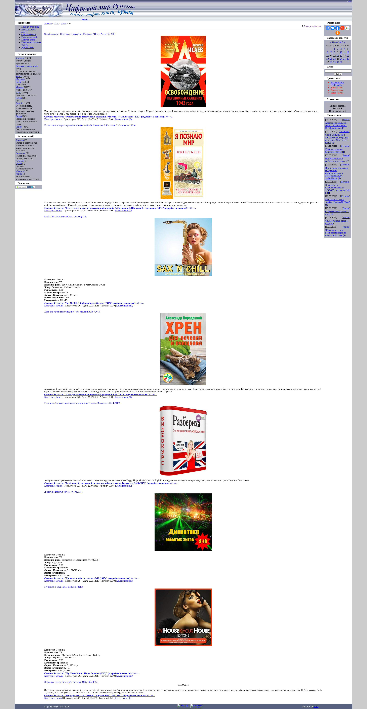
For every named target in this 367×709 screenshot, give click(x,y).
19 (348, 55)
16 (338, 55)
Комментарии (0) (123, 119)
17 (341, 55)
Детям (19, 116)
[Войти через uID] (328, 28)
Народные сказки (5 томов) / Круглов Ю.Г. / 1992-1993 (70, 682)
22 (334, 59)
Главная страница (30, 27)
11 (344, 52)
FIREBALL (336, 85)
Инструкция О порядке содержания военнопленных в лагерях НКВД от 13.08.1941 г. (336, 173)
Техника (20, 140)
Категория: (50, 119)
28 (331, 62)
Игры (18, 92)
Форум (24, 45)
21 (331, 59)
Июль (63, 23)
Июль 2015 (337, 42)
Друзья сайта (27, 47)
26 (348, 59)
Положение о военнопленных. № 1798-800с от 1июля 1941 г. (337, 189)
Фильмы (20, 58)
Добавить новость (312, 26)
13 (327, 55)
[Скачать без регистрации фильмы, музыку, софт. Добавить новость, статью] (39, 16)
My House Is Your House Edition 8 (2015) (63, 587)
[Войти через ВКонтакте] (332, 28)
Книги (19, 76)
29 (334, 62)
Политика (20, 153)
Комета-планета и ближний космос (334, 150)
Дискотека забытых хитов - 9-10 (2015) (63, 492)
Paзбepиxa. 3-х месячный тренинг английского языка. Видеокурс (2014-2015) (82, 403)
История (20, 161)
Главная (84, 19)
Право (19, 163)
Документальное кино (27, 66)
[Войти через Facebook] (337, 28)
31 (341, 62)
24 (341, 59)
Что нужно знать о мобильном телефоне (335, 159)
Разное (19, 127)
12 (348, 52)
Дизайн (19, 103)
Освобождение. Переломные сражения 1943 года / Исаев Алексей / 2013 (79, 34)
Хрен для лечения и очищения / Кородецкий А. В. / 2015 (72, 311)
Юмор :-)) (20, 171)
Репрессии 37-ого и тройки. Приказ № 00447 (337, 200)
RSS (349, 1)
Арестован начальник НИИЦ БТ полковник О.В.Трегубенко (336, 125)
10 (341, 52)
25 (344, 59)
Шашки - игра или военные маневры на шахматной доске (335, 233)
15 (334, 55)
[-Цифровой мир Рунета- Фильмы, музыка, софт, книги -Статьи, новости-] (100, 16)
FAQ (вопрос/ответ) (31, 42)
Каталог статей (28, 39)
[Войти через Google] (347, 28)
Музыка (20, 87)
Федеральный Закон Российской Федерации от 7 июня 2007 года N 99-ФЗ (336, 139)
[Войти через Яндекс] (342, 28)
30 (338, 62)
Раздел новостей (29, 37)
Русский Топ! (337, 82)
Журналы (20, 79)
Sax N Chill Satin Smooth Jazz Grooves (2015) (65, 216)
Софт (18, 82)
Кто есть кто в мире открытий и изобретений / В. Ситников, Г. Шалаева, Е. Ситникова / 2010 (89, 125)
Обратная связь (28, 34)
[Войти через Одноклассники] (337, 33)
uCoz (316, 706)
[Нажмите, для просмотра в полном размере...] (183, 106)
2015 (56, 23)
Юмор (19, 98)
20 (327, 59)
